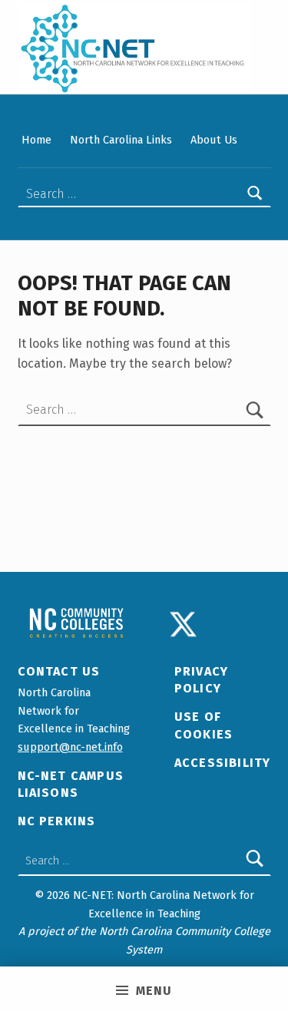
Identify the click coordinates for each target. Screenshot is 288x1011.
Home (36, 140)
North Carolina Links (121, 140)
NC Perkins (57, 821)
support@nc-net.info (70, 747)
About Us (213, 140)
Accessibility (222, 762)
